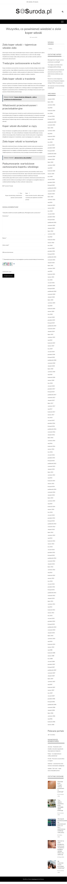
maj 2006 (50, 719)
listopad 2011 (51, 589)
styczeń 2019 (51, 351)
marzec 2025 (51, 139)
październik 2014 (52, 489)
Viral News (34, 879)
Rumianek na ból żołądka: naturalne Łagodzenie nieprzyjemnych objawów (55, 748)
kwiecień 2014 (51, 506)
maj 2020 (50, 305)
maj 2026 (50, 107)
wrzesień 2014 (51, 492)
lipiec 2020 (50, 300)
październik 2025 (52, 122)
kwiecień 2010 (51, 644)
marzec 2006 (51, 724)
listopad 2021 (51, 254)
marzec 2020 (51, 311)
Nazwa (4, 238)
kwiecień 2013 (51, 541)
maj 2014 (50, 503)
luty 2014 (50, 512)
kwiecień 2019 (51, 343)
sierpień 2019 (51, 331)
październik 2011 (52, 592)
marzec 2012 (51, 578)
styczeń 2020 (51, 317)
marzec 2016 (51, 449)
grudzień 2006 (51, 698)
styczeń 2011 (51, 618)
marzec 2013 (51, 543)
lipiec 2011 (50, 601)
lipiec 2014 (50, 498)
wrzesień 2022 (51, 225)
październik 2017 (52, 394)
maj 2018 (50, 374)
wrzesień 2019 (51, 328)
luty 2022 (50, 245)
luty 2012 (50, 581)
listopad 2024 (51, 150)
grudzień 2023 (51, 182)
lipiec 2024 (50, 162)
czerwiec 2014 (51, 500)
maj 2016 (50, 443)
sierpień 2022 (51, 228)
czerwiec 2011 (51, 604)
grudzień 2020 (51, 285)
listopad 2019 (51, 323)
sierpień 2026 (51, 99)
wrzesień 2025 (51, 125)
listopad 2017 (51, 391)
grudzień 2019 (51, 320)
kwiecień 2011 (51, 610)
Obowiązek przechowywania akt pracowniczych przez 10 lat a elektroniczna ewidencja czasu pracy (62, 825)
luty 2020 (50, 314)
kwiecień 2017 (51, 412)
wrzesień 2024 (51, 156)
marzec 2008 (51, 655)
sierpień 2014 (51, 495)
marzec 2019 (51, 345)
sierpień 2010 (51, 632)
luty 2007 (50, 693)
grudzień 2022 (51, 216)
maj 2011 (50, 607)
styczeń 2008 (51, 661)
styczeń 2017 (51, 420)
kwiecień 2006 (51, 721)
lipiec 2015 (50, 472)
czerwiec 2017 (51, 406)
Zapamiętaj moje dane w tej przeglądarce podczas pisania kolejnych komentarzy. (24, 259)
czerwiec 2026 (51, 105)
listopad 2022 (51, 219)
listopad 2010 (51, 624)
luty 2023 (50, 211)
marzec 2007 (51, 690)
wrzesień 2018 (51, 363)
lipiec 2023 (50, 196)
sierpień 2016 (51, 434)
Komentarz (5, 216)
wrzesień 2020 (51, 294)
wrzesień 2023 (51, 191)
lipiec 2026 (50, 102)
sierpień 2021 (51, 262)
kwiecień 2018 (51, 377)
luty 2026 (50, 113)
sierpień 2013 (51, 529)
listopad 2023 (51, 185)
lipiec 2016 (50, 437)
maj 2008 (50, 650)
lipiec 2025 (50, 127)
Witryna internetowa (7, 252)
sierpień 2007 (51, 675)
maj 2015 (50, 477)
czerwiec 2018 (51, 371)
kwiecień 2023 (51, 205)
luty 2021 (50, 280)
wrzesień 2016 (51, 432)
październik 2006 (52, 704)
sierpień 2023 (51, 193)
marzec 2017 (51, 414)
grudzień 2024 (51, 147)
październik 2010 (52, 627)
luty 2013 (50, 546)
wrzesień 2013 (51, 526)
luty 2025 (50, 142)
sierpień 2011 (51, 598)
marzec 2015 (51, 483)
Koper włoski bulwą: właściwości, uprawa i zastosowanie (13, 195)
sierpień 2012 (51, 564)
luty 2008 (50, 658)
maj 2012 (50, 572)
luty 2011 (50, 615)
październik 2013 (52, 523)
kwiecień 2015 (51, 480)
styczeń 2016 (51, 455)
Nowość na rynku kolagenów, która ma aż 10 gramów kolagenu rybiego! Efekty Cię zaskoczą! (56, 80)
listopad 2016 (51, 426)
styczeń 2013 (51, 549)
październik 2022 (52, 222)
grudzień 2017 (51, 389)
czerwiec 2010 (51, 638)
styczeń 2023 (51, 214)
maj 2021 (50, 271)
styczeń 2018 (51, 386)
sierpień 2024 (51, 159)
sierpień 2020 (51, 297)
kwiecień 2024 (51, 170)
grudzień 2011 (51, 587)
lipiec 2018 (50, 368)
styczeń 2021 (51, 282)
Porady (11, 186)
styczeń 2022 (51, 248)
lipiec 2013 (50, 532)
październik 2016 (52, 429)
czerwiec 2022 (51, 234)
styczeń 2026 (51, 116)
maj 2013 (50, 538)
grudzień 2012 (51, 552)
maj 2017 (50, 409)
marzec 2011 (51, 612)
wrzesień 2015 (51, 466)
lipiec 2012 (50, 566)
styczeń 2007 (51, 696)
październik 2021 (52, 257)
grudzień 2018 (51, 354)
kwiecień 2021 (51, 274)
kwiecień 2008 (51, 652)
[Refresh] (14, 263)
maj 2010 (50, 641)
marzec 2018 (51, 380)
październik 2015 (52, 463)
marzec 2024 (51, 173)
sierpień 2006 (51, 710)
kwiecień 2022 (51, 239)
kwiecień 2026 (51, 110)
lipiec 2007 (50, 678)
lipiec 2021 (50, 265)
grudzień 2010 (51, 621)
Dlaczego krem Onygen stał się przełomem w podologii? (61, 787)
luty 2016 (50, 452)
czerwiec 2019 (51, 337)
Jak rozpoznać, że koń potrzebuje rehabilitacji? (61, 864)
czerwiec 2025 (51, 130)
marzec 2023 (51, 208)
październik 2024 (52, 153)
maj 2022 (50, 236)
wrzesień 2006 (51, 707)
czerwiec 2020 (51, 303)
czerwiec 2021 (51, 268)
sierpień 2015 (51, 469)
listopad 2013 (51, 521)
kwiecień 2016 (51, 446)
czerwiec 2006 (51, 716)
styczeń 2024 (51, 179)
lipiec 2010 (50, 635)
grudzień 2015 (51, 457)
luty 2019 (50, 348)
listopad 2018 (51, 357)
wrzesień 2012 (51, 561)
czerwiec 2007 (51, 681)
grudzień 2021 (51, 251)
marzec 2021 (51, 277)
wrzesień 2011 (51, 595)
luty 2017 (50, 417)
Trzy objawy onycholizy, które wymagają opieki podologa (61, 805)
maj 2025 (50, 133)
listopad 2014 (51, 486)
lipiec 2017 (50, 403)
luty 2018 (50, 383)
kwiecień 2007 (51, 687)
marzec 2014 (51, 509)
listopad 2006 (51, 701)
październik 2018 (52, 360)
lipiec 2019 (50, 334)
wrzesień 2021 (51, 259)
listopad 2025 (51, 119)
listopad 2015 (51, 460)
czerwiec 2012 (51, 569)
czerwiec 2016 (51, 440)
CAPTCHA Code (6, 271)
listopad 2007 (51, 667)
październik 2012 (52, 558)
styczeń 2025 (51, 145)
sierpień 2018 (51, 366)
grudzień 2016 (51, 423)
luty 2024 (50, 176)
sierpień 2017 (51, 400)
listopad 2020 (51, 288)
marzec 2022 (51, 242)
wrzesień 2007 (51, 673)
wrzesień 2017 (51, 397)
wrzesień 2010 (51, 630)
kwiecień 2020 (51, 308)
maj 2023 (50, 202)
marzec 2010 (51, 647)
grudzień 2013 (51, 518)
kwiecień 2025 (51, 136)
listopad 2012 (51, 555)
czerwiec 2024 (51, 165)
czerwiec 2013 (51, 535)
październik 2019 (52, 325)
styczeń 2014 (51, 515)
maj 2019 (50, 340)
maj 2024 (50, 168)
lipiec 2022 (50, 231)
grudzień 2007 (51, 664)
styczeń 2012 (51, 584)
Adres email (5, 245)
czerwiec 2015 (51, 475)
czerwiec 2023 (51, 199)
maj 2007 (50, 684)
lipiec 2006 (50, 713)
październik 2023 (52, 188)
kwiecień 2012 (51, 575)
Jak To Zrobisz (51, 734)
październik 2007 (52, 670)
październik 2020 (52, 291)
